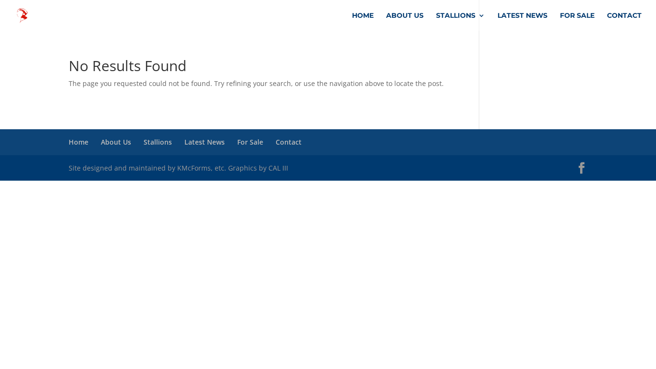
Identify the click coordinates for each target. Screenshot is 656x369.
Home (363, 16)
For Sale (577, 16)
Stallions (455, 16)
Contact (624, 16)
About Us (405, 16)
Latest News (522, 16)
